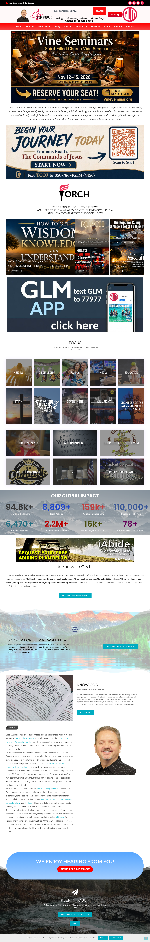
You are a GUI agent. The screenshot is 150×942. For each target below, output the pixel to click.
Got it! (103, 938)
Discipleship (47, 372)
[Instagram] (142, 3)
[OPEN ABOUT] (121, 26)
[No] (146, 938)
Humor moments (28, 443)
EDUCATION (131, 372)
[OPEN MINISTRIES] (86, 26)
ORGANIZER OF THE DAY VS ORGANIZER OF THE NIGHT (131, 405)
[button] (10, 247)
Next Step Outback (28, 472)
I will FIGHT (103, 401)
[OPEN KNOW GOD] (49, 26)
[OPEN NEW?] (33, 26)
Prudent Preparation (121, 472)
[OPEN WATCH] (99, 26)
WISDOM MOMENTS (75, 443)
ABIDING (19, 372)
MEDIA (103, 372)
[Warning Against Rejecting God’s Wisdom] (127, 233)
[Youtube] (138, 3)
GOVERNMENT (75, 401)
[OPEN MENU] (71, 26)
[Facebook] (130, 3)
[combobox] (72, 11)
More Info (116, 938)
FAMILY (75, 372)
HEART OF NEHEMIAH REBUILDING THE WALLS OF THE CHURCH (46, 406)
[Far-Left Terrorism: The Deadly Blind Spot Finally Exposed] (92, 261)
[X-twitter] (134, 3)
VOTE (75, 472)
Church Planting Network (122, 443)
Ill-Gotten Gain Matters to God (92, 242)
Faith (18, 401)
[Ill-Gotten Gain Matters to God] (92, 233)
